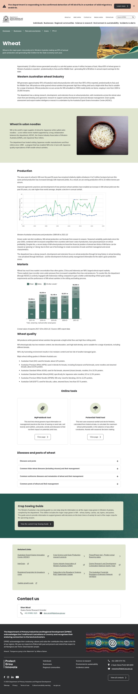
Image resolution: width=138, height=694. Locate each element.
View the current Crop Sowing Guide (35, 524)
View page (41, 437)
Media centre (98, 17)
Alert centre (77, 17)
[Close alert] (134, 6)
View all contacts (117, 678)
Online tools (109, 17)
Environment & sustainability (87, 664)
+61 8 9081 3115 (31, 613)
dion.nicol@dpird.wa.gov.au (54, 613)
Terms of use (24, 685)
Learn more (121, 6)
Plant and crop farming (33, 31)
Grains (46, 31)
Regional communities (51, 667)
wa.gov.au (56, 685)
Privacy (15, 685)
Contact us (87, 17)
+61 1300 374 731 (118, 661)
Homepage (6, 31)
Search (133, 17)
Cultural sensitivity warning (41, 685)
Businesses (17, 31)
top (133, 691)
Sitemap (6, 685)
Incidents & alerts (82, 667)
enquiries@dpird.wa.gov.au (122, 669)
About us (68, 17)
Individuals (47, 661)
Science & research (83, 661)
